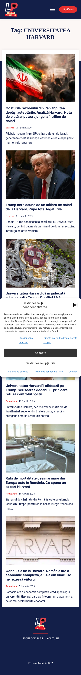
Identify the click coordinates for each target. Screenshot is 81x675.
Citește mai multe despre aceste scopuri (60, 340)
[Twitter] (49, 669)
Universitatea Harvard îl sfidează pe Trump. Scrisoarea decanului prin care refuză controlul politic (37, 390)
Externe (10, 127)
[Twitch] (40, 669)
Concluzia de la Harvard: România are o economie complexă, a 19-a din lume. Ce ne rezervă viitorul (38, 575)
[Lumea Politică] (40, 623)
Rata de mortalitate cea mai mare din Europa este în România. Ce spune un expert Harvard (36, 482)
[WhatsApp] (58, 669)
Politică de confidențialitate (48, 371)
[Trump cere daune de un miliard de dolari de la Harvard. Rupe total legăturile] (40, 174)
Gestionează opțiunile (40, 363)
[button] (75, 305)
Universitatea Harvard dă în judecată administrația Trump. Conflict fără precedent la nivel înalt (35, 297)
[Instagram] (22, 669)
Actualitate (11, 401)
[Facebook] (13, 669)
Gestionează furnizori (26, 340)
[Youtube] (67, 669)
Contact (73, 371)
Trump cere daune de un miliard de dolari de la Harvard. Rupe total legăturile (39, 207)
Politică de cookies (18, 371)
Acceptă (40, 353)
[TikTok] (31, 669)
